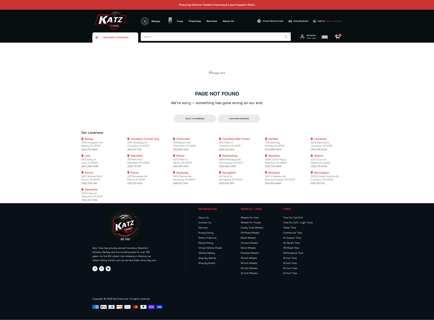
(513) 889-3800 (273, 149)
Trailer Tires (289, 227)
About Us (228, 21)
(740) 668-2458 (227, 166)
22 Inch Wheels (249, 273)
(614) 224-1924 (226, 149)
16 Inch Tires (290, 258)
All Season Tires (292, 237)
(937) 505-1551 (226, 183)
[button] (324, 36)
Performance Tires (293, 252)
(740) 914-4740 (181, 166)
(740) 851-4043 (181, 149)
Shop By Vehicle (207, 258)
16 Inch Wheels (249, 258)
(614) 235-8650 (89, 149)
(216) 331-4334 (134, 183)
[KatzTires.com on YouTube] (108, 268)
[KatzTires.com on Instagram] (101, 268)
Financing (195, 21)
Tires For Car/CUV (293, 217)
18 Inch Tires (290, 263)
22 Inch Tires (290, 273)
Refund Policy (205, 242)
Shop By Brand (206, 263)
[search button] (286, 36)
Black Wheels (248, 237)
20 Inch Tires (290, 268)
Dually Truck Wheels (252, 227)
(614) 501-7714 (134, 149)
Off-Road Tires (291, 247)
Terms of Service (207, 237)
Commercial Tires (292, 232)
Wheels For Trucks (251, 222)
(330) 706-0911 (89, 183)
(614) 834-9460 (273, 183)
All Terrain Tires (291, 242)
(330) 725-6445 (319, 166)
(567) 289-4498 (89, 166)
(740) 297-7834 (89, 200)
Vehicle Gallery (206, 252)
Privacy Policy (206, 232)
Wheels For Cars (250, 217)
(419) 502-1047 (180, 183)
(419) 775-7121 (134, 166)
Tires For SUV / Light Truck (298, 222)
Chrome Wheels (249, 242)
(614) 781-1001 (318, 183)
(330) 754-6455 (273, 166)
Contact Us (204, 222)
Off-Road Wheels (250, 232)
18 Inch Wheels (249, 263)
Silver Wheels (248, 247)
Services (211, 21)
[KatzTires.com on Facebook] (94, 268)
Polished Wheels (250, 252)
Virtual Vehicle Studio (210, 247)
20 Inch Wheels (249, 268)
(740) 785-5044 (319, 149)
